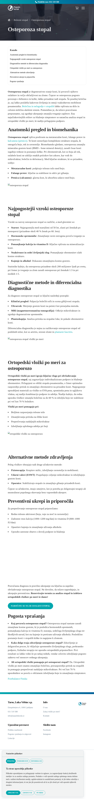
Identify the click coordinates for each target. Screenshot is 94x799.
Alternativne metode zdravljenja (23, 72)
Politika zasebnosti (16, 733)
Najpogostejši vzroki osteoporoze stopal (27, 59)
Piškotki (10, 761)
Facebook (47, 733)
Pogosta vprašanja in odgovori (21, 737)
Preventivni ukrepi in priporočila (23, 77)
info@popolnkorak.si (17, 719)
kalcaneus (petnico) (28, 144)
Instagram (47, 737)
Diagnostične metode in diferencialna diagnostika (31, 63)
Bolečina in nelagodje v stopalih (67, 106)
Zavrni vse (24, 793)
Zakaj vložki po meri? (52, 714)
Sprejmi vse (12, 793)
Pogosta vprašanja (18, 81)
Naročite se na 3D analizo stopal (26, 601)
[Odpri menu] (83, 8)
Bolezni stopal (21, 19)
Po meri (34, 793)
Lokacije (11, 741)
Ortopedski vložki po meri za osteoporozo (28, 68)
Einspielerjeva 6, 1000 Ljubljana (21, 710)
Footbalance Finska (18, 681)
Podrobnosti (20, 761)
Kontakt (46, 719)
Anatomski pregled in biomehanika (25, 55)
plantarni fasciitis (71, 329)
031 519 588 (13, 714)
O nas (45, 710)
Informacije (31, 761)
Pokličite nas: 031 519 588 (48, 1)
